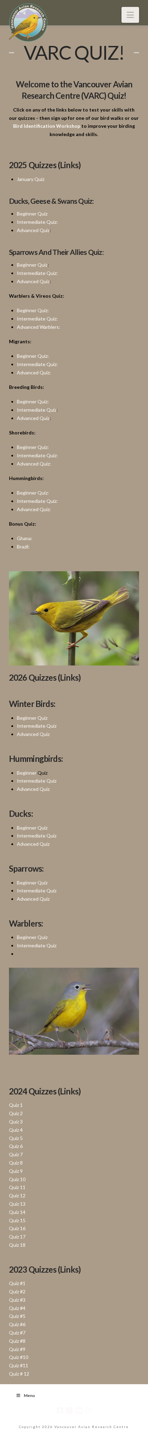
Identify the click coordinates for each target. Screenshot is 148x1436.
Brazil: (23, 546)
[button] (130, 15)
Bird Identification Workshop (46, 126)
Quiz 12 (17, 1195)
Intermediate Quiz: (37, 222)
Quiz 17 (17, 1236)
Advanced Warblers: (38, 327)
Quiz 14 (17, 1212)
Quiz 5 (16, 1138)
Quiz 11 (17, 1187)
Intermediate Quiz (36, 410)
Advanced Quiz (33, 230)
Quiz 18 (17, 1245)
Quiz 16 (17, 1228)
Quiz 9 (16, 1171)
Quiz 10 (17, 1179)
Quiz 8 (16, 1163)
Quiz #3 (17, 1300)
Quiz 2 (16, 1113)
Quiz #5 (17, 1316)
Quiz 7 (16, 1154)
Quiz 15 (17, 1220)
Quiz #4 (17, 1308)
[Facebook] (60, 1410)
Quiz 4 (16, 1130)
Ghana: (24, 538)
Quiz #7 (17, 1333)
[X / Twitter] (69, 1410)
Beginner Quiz (32, 214)
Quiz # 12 (19, 1374)
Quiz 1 (16, 1105)
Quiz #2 (17, 1291)
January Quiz (30, 179)
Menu (29, 1395)
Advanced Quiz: (34, 372)
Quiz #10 (18, 1357)
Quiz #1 (17, 1283)
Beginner (26, 773)
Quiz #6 (17, 1324)
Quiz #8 (17, 1341)
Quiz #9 (17, 1349)
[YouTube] (79, 1410)
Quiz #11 (18, 1365)
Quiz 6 (16, 1146)
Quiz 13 (17, 1204)
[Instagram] (88, 1410)
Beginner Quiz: (33, 310)
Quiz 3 (16, 1121)
